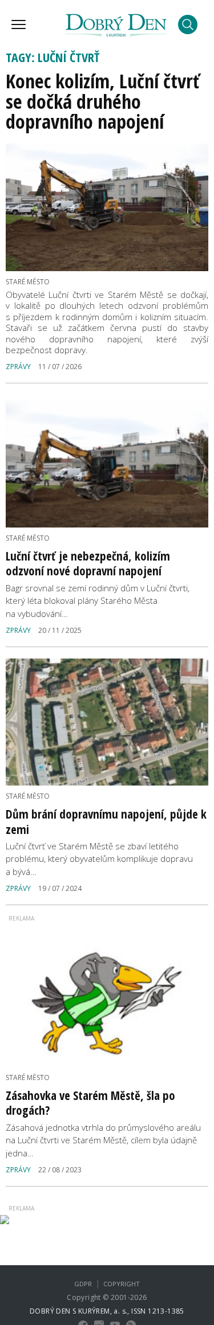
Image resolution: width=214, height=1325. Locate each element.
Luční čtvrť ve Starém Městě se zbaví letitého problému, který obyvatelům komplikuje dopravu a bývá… (99, 858)
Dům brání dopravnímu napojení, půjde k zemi (106, 821)
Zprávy (18, 366)
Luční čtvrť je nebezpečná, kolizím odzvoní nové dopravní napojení (88, 563)
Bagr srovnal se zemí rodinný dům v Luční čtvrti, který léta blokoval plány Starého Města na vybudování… (97, 600)
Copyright (121, 1283)
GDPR (83, 1283)
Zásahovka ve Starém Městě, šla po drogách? (90, 1102)
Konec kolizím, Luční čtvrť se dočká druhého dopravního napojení (103, 101)
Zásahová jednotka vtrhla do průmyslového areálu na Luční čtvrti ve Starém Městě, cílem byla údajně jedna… (103, 1140)
